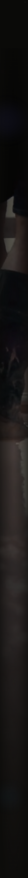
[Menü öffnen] (25, 2)
